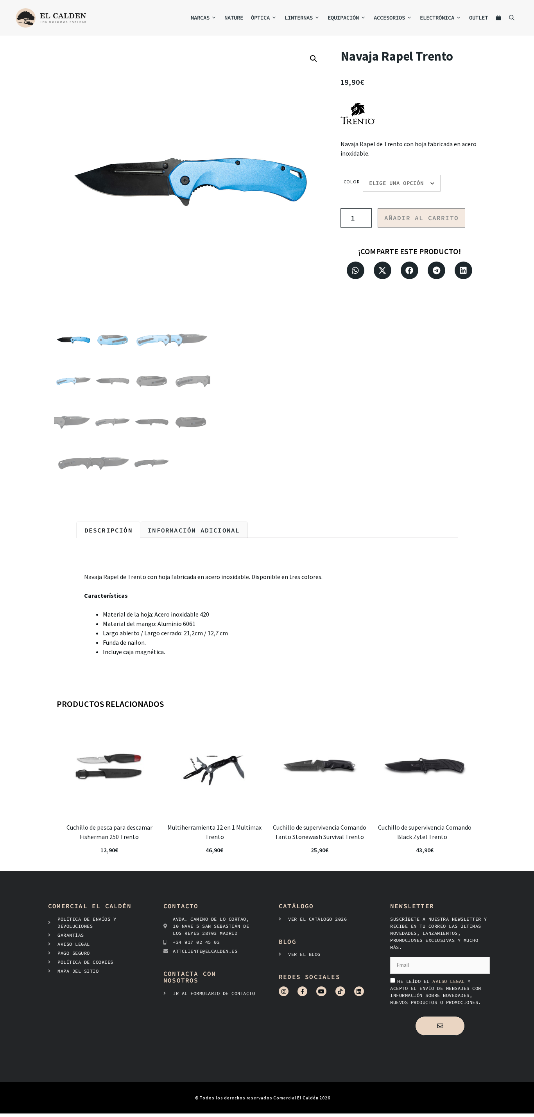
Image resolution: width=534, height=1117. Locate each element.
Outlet (478, 17)
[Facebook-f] (302, 991)
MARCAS (200, 17)
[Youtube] (321, 991)
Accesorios (389, 17)
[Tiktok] (340, 991)
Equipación (343, 17)
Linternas (299, 17)
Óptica (260, 17)
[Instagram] (284, 991)
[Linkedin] (359, 991)
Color (352, 182)
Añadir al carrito (421, 218)
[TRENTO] (360, 115)
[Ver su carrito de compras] (498, 18)
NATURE (233, 17)
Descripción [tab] (108, 530)
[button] (313, 59)
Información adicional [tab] (194, 530)
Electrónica (437, 17)
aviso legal (450, 981)
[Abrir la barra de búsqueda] (511, 18)
